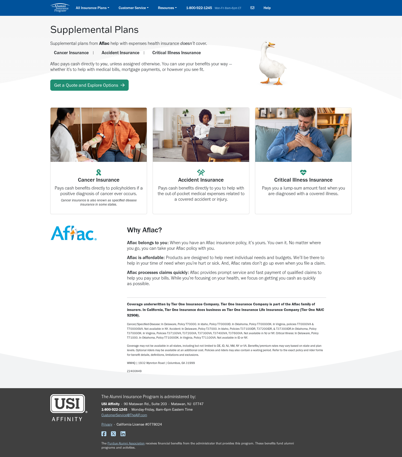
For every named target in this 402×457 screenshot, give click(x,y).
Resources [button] (166, 8)
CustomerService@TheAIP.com (124, 415)
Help (267, 8)
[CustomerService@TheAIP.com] (252, 8)
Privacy (106, 424)
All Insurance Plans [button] (91, 8)
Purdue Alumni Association (126, 443)
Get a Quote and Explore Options (87, 85)
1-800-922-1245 (213, 8)
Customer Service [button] (132, 8)
